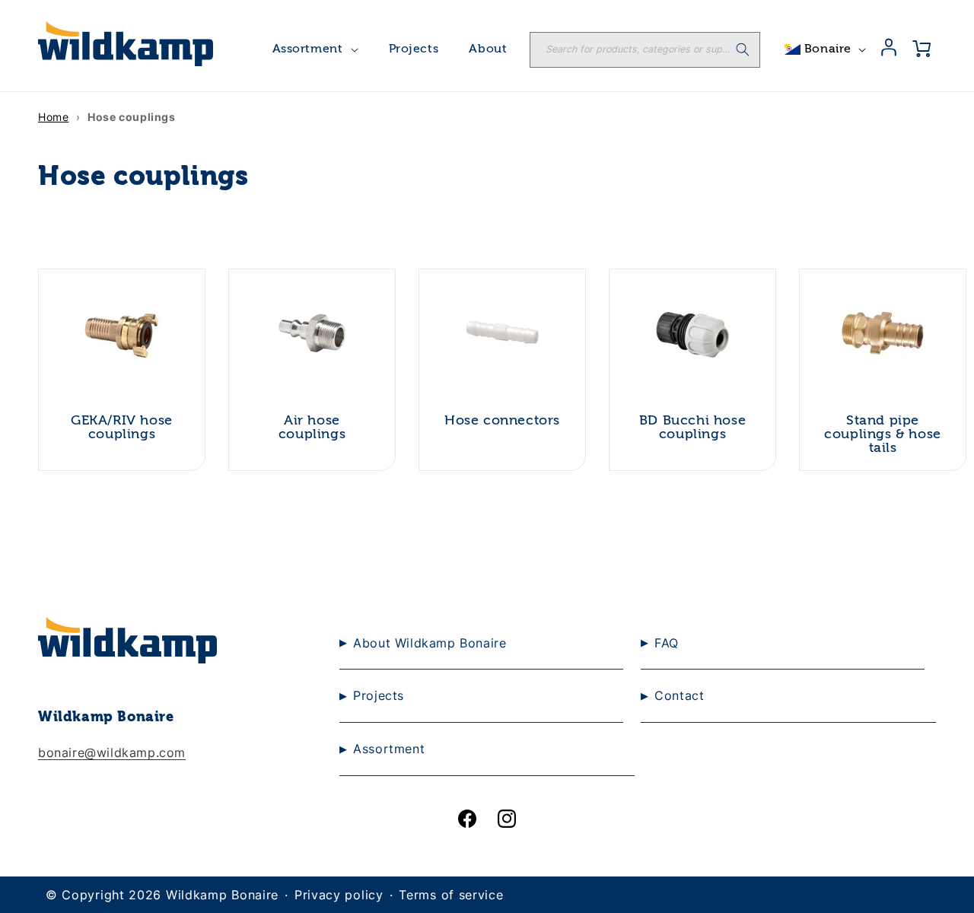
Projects (414, 49)
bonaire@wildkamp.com (112, 752)
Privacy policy (339, 894)
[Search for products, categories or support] (742, 49)
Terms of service (451, 894)
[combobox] (644, 50)
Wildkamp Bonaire (222, 894)
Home (53, 116)
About (488, 49)
